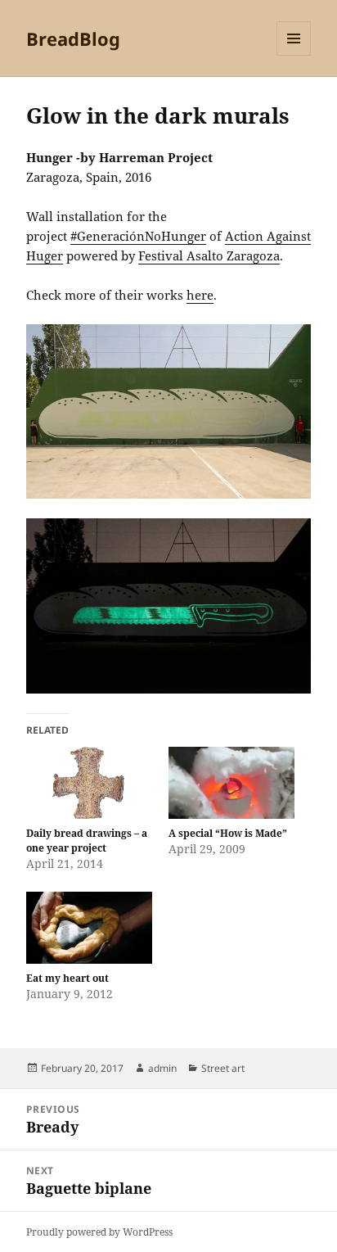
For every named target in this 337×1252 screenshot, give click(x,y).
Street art (223, 1068)
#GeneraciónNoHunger (138, 236)
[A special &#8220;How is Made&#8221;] (231, 783)
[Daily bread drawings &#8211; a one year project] (89, 783)
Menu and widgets (294, 55)
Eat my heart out (67, 978)
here (199, 295)
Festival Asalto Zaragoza (209, 255)
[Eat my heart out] (89, 928)
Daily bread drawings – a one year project (86, 840)
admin (162, 1068)
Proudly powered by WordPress (99, 1232)
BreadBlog (73, 38)
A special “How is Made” (227, 833)
